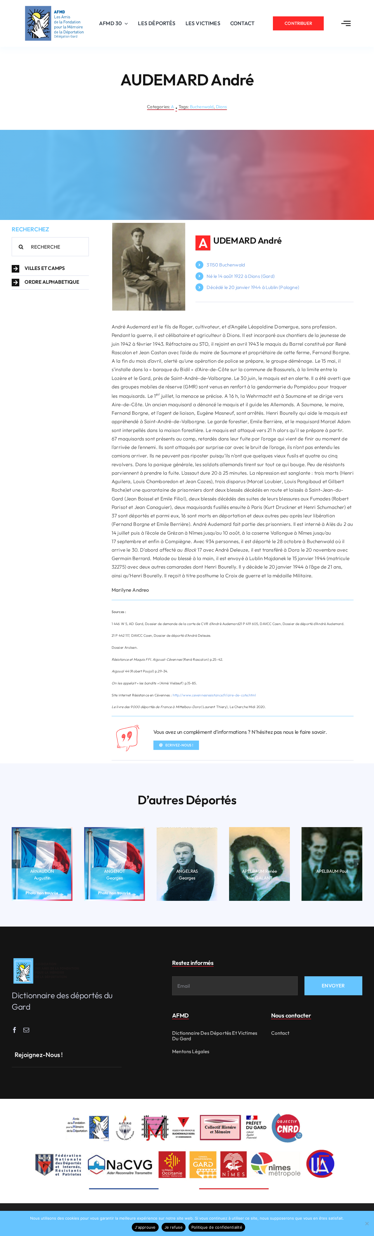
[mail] (26, 1030)
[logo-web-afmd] (47, 958)
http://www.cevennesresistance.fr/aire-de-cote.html (214, 695)
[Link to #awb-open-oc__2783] (346, 23)
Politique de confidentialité (216, 1227)
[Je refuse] (367, 1223)
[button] (50, 269)
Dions (221, 106)
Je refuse (174, 1227)
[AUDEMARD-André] (148, 225)
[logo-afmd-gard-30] (54, 6)
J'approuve (145, 1227)
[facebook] (15, 1030)
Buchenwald (202, 106)
